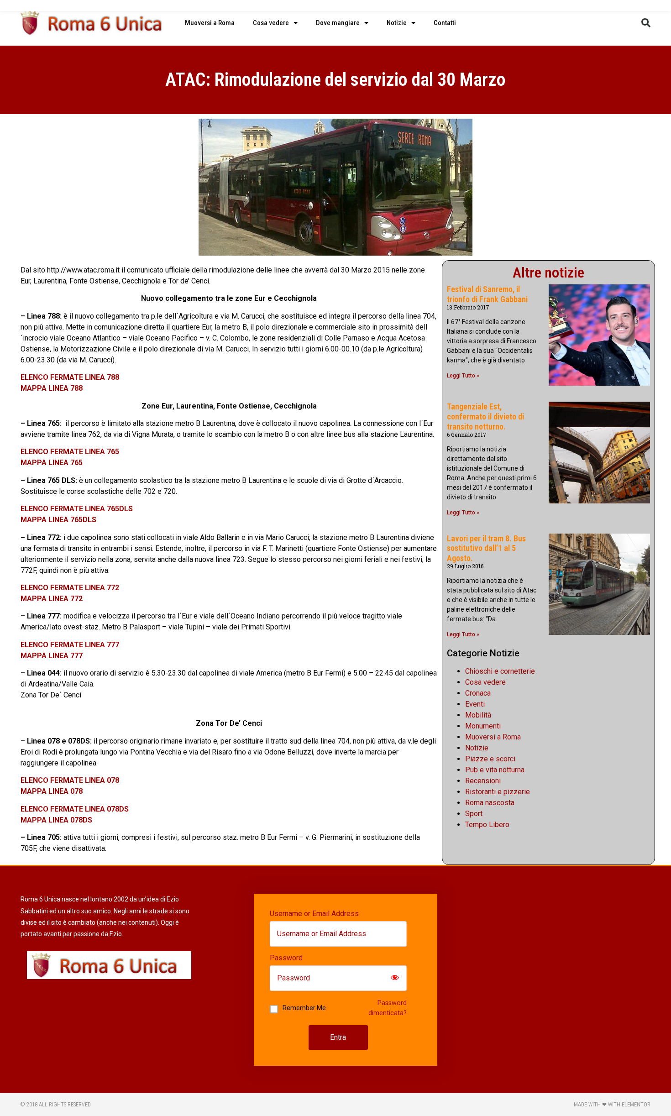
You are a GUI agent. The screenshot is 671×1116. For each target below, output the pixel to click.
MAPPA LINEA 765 (52, 462)
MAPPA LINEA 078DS (56, 820)
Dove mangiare (338, 23)
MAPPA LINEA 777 (52, 655)
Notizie (397, 23)
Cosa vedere (271, 23)
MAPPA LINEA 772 (52, 598)
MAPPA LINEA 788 (52, 388)
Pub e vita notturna (494, 769)
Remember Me (304, 1007)
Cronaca (478, 693)
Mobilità (478, 715)
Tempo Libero (487, 824)
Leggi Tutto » (463, 375)
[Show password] (395, 978)
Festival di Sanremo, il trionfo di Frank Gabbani (487, 294)
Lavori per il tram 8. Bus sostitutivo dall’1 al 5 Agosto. (486, 548)
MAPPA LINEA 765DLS (58, 519)
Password (286, 958)
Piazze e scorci (490, 758)
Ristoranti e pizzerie (497, 791)
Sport (473, 813)
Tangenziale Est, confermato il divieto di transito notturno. (485, 416)
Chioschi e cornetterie (500, 671)
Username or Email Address (314, 913)
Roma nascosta (489, 802)
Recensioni (483, 780)
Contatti (445, 23)
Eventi (475, 704)
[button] (646, 23)
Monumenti (483, 726)
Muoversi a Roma (210, 23)
